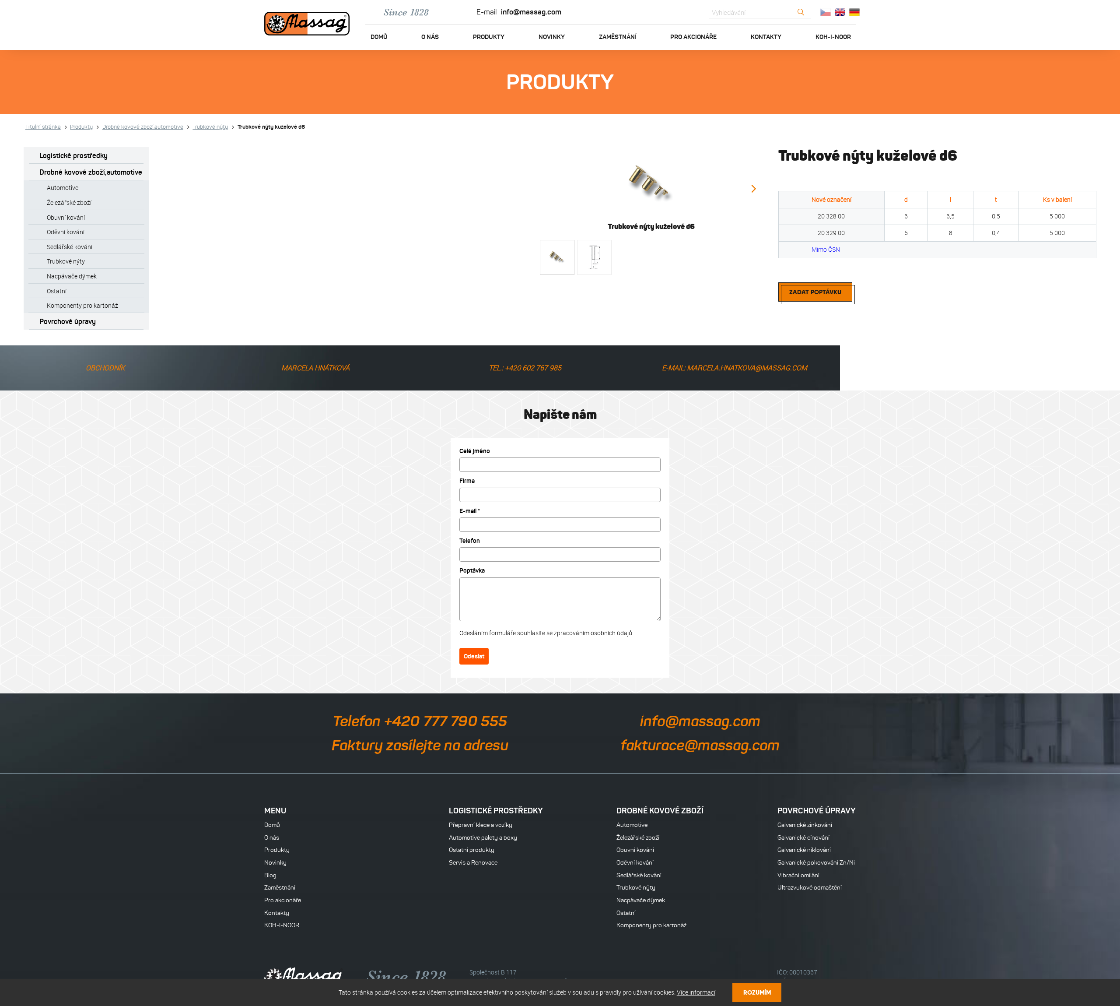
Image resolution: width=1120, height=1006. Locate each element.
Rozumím (757, 992)
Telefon (469, 541)
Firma (467, 481)
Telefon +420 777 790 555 (420, 721)
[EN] (840, 12)
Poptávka (472, 570)
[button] (753, 189)
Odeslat (474, 656)
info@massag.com (531, 12)
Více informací (696, 992)
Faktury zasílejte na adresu (420, 745)
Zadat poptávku (815, 292)
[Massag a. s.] (307, 25)
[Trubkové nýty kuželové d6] (651, 184)
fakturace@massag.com (700, 745)
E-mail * (469, 511)
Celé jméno (474, 451)
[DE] (854, 12)
